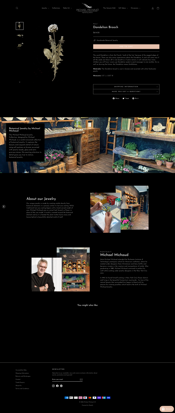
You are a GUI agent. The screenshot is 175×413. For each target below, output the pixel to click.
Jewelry (44, 8)
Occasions (135, 8)
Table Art (66, 8)
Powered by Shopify (87, 405)
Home (95, 24)
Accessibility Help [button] (21, 370)
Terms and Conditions (22, 388)
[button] (4, 206)
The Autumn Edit (109, 8)
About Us (18, 385)
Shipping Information (126, 86)
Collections (56, 8)
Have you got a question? (126, 91)
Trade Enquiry (20, 382)
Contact (18, 379)
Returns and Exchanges (23, 376)
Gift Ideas (122, 8)
